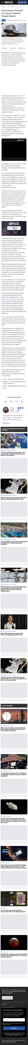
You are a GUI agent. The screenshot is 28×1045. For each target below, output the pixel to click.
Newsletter (23, 48)
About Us (4, 1004)
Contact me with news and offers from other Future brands (14, 1024)
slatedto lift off (20, 96)
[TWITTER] (20, 408)
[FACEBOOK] (18, 408)
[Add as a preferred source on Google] (7, 998)
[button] (25, 2)
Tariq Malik (10, 20)
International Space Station (14, 6)
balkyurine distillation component (13, 299)
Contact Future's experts (8, 1007)
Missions (4, 6)
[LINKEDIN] (22, 408)
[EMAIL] (18, 410)
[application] (14, 149)
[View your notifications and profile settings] (22, 2)
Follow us (14, 48)
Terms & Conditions (9, 1035)
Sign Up (14, 1028)
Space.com (11, 417)
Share (5, 48)
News (3, 20)
